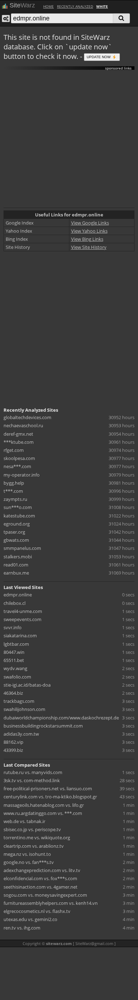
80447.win (14, 652)
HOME (48, 6)
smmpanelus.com (22, 548)
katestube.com (19, 516)
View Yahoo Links (89, 231)
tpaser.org (14, 532)
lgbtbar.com (16, 644)
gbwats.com (16, 540)
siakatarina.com (20, 635)
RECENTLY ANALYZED (75, 6)
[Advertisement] (69, 139)
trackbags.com (19, 701)
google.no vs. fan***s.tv (29, 862)
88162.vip (13, 742)
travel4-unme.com (23, 611)
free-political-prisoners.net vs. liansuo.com (48, 788)
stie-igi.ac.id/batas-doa (27, 685)
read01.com (16, 565)
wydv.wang (15, 668)
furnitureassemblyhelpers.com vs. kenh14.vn (51, 903)
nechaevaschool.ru (23, 425)
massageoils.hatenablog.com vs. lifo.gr (44, 805)
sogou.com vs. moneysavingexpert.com (45, 895)
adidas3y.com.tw (21, 734)
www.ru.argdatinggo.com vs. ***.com (43, 813)
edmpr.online (18, 594)
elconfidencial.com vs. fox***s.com (40, 878)
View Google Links (90, 223)
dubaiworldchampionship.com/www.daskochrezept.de (61, 717)
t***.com (13, 491)
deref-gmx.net (18, 434)
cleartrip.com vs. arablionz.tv (34, 846)
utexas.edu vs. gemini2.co (30, 919)
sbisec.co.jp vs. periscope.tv (32, 829)
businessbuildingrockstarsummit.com (43, 726)
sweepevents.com (22, 619)
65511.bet (14, 660)
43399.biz (13, 750)
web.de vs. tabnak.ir (24, 821)
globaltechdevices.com (27, 417)
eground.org (17, 524)
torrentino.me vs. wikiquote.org (37, 837)
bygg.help (14, 483)
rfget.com (14, 450)
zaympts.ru (15, 499)
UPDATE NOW (99, 57)
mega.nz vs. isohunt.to (27, 854)
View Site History (89, 247)
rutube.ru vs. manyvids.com (33, 772)
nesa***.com (17, 466)
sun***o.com (18, 507)
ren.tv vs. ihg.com (22, 928)
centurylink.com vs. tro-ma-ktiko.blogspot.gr (50, 796)
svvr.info (13, 627)
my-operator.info (22, 475)
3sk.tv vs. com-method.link (32, 780)
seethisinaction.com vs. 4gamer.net (40, 887)
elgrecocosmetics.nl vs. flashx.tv (37, 911)
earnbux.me (16, 573)
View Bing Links (87, 239)
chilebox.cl (14, 603)
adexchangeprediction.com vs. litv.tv (42, 870)
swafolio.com (17, 677)
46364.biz (13, 693)
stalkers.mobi (18, 556)
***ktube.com (19, 442)
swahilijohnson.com (24, 709)
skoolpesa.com (19, 458)
